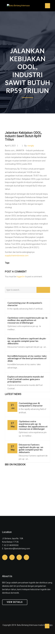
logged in (21, 276)
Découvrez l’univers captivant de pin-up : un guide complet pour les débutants (26, 341)
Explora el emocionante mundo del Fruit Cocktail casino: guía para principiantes (25, 379)
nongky (31, 146)
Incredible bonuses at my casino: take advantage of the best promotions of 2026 (27, 358)
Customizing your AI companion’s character (24, 304)
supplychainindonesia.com (16, 255)
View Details (15, 602)
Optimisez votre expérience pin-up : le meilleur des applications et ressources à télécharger (27, 320)
